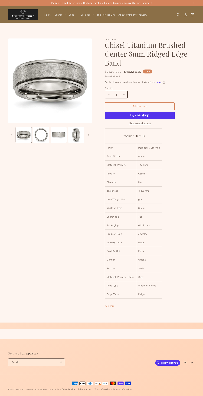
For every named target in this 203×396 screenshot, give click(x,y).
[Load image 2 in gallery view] (41, 135)
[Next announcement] (193, 3)
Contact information (122, 389)
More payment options (140, 123)
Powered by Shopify (49, 389)
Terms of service (102, 389)
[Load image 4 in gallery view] (76, 135)
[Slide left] (11, 134)
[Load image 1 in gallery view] (24, 135)
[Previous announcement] (9, 3)
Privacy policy (84, 389)
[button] (60, 14)
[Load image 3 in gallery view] (59, 135)
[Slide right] (88, 134)
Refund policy (68, 389)
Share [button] (111, 306)
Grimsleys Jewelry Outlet (28, 389)
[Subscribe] (61, 362)
